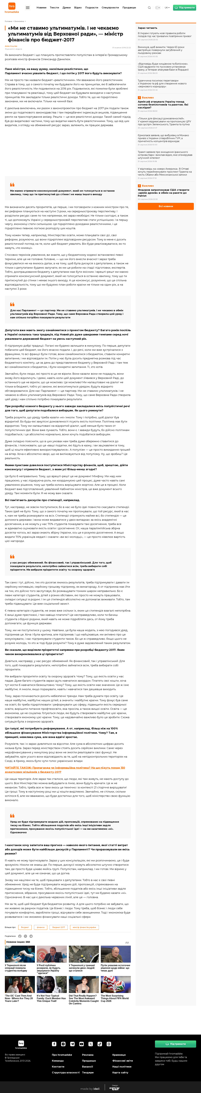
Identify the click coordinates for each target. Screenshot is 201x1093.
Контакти (58, 1066)
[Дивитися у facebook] (54, 1044)
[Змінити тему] (158, 7)
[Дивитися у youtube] (81, 1044)
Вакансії (87, 1066)
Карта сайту (120, 1072)
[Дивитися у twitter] (90, 1044)
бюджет (25, 927)
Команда (58, 1060)
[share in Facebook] (19, 936)
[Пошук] (149, 8)
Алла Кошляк (11, 46)
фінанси (40, 927)
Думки (67, 7)
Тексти (54, 7)
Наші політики (121, 1066)
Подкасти (91, 7)
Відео (78, 7)
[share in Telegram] (31, 936)
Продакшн (129, 7)
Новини (41, 7)
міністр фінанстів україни (84, 927)
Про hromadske (62, 1054)
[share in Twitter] (25, 936)
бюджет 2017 (58, 927)
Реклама (87, 1054)
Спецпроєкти (110, 7)
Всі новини (166, 206)
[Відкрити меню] (28, 8)
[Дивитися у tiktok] (100, 1044)
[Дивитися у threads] (109, 1044)
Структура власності (66, 1072)
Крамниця (119, 1054)
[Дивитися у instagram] (63, 1044)
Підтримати (187, 7)
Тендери (88, 1072)
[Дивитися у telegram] (72, 1044)
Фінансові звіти (122, 1060)
